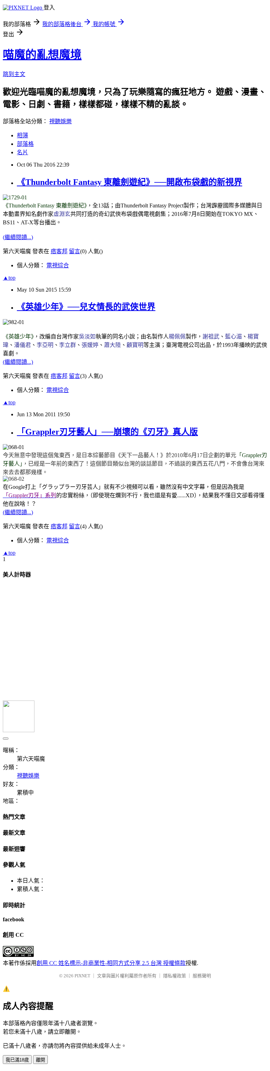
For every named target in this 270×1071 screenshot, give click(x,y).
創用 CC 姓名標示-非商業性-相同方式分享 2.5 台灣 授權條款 (111, 963)
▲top (9, 278)
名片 (22, 152)
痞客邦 (59, 251)
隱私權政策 (174, 975)
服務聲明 (202, 975)
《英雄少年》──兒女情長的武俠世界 (86, 306)
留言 (74, 251)
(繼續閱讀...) (18, 237)
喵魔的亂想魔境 (42, 54)
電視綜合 (57, 265)
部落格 (25, 144)
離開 (40, 1060)
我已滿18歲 (17, 1060)
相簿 (22, 135)
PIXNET (82, 975)
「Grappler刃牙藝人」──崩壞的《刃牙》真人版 (107, 431)
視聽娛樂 (60, 121)
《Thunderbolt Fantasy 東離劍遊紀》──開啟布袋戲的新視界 (129, 182)
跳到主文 (14, 74)
